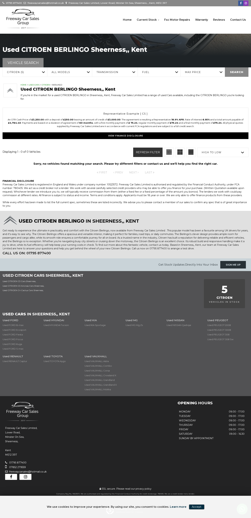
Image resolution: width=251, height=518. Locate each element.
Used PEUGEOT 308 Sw (220, 339)
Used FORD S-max (13, 348)
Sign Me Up (233, 264)
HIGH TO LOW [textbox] (211, 152)
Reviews (219, 19)
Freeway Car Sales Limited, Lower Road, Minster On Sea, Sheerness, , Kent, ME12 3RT (117, 3)
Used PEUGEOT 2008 (219, 325)
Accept (196, 506)
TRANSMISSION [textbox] (107, 72)
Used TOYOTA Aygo (55, 361)
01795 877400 (13, 3)
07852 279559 (17, 467)
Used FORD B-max (13, 325)
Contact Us (238, 19)
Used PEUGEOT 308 (218, 334)
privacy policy (143, 488)
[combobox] (25, 72)
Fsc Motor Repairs (177, 19)
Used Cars (34, 85)
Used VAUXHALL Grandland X (101, 384)
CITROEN (46, 85)
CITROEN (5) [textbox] (15, 72)
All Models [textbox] (61, 72)
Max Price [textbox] (193, 72)
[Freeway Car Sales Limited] (23, 19)
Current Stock (147, 19)
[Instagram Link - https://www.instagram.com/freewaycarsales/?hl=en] (245, 3)
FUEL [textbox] (145, 72)
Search (236, 72)
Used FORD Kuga (12, 344)
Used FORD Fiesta (13, 334)
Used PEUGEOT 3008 (219, 330)
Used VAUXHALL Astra (97, 361)
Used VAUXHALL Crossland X (100, 375)
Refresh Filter (148, 152)
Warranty (201, 19)
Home (127, 19)
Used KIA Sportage (95, 325)
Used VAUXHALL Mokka (98, 389)
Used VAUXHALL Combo (98, 365)
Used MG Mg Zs (134, 325)
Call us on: (27, 253)
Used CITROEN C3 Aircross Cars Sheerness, (23, 286)
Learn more (178, 506)
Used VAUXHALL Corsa (97, 370)
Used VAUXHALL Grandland (100, 380)
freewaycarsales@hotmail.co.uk (45, 3)
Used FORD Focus (13, 339)
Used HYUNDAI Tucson (56, 325)
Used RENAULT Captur (15, 361)
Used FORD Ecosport (14, 330)
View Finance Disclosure (125, 135)
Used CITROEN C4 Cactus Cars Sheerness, (23, 290)
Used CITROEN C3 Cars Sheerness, (19, 281)
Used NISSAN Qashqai (178, 325)
